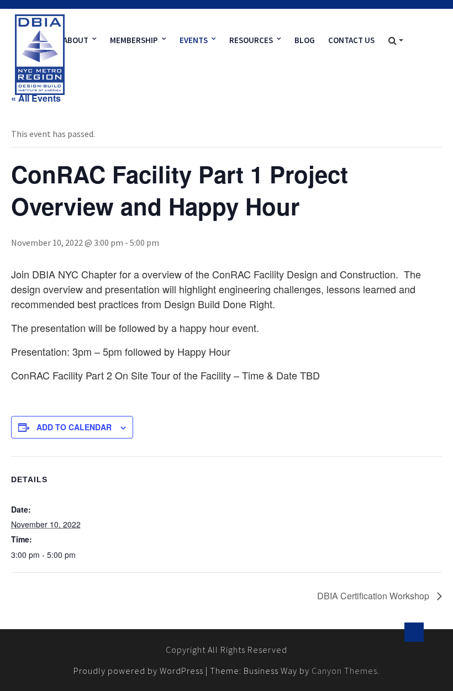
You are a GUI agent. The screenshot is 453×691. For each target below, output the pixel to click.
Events (194, 40)
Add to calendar (74, 426)
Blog (304, 40)
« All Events (36, 98)
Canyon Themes (344, 670)
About (75, 40)
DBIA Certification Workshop (374, 595)
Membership (134, 40)
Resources (251, 40)
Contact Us (351, 40)
